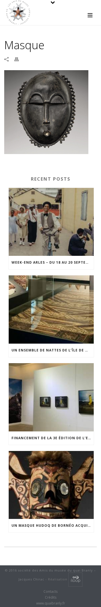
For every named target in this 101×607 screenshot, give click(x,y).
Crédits (50, 597)
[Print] (19, 59)
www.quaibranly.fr (50, 603)
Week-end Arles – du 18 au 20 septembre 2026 (53, 262)
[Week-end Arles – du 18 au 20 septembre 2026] (51, 222)
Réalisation (58, 579)
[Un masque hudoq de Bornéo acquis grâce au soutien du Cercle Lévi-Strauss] (51, 485)
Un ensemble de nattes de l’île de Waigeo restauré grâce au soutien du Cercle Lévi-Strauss (53, 350)
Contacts (50, 591)
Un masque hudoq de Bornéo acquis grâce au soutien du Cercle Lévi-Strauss (53, 525)
